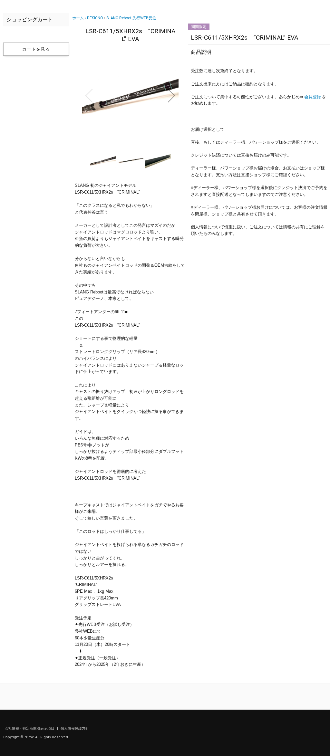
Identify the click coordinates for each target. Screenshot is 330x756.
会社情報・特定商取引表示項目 (30, 728)
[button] (89, 96)
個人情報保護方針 (75, 728)
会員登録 (312, 96)
